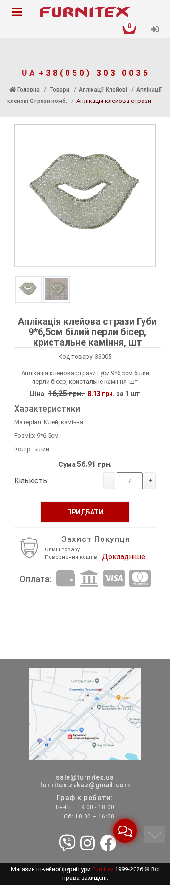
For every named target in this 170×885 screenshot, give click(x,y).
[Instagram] (87, 844)
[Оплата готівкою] (65, 578)
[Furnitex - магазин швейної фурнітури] (85, 12)
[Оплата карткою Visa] (114, 578)
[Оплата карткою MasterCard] (140, 578)
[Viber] (67, 844)
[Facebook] (108, 844)
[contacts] (85, 713)
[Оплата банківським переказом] (89, 578)
